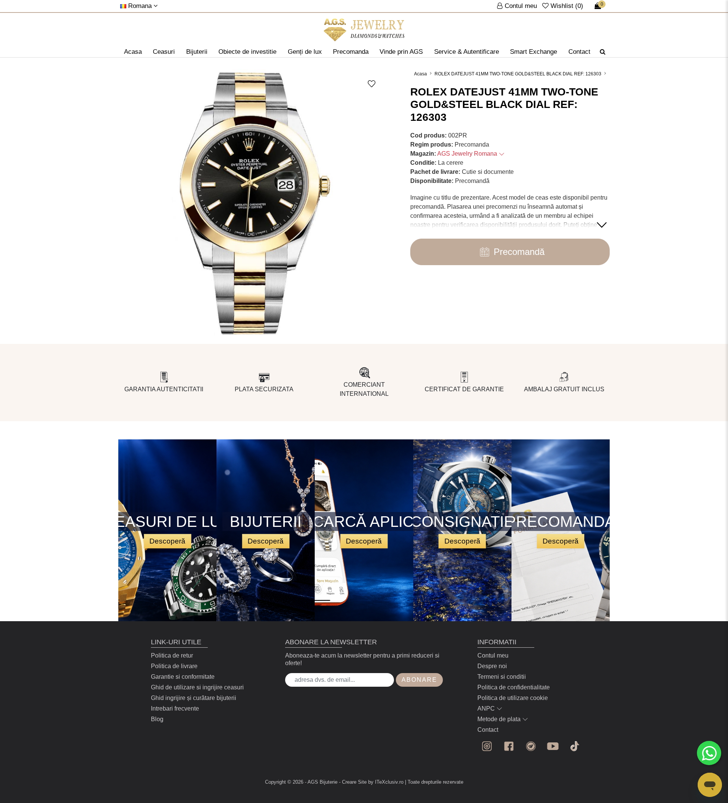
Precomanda (351, 51)
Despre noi (492, 666)
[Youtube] (552, 746)
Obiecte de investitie (247, 51)
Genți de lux (305, 51)
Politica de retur (172, 655)
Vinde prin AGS (401, 51)
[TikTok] (574, 746)
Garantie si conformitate (183, 676)
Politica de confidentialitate (513, 687)
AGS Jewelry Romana (468, 153)
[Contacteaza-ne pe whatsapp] (709, 753)
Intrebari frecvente (175, 708)
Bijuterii (196, 51)
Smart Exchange (533, 51)
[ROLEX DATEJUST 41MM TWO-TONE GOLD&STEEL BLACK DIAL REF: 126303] (364, 30)
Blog (157, 719)
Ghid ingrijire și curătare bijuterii (193, 698)
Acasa (133, 51)
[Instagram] (486, 746)
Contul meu (492, 655)
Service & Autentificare (466, 51)
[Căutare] (603, 52)
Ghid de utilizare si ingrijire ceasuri (197, 687)
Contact (579, 51)
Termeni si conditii (501, 676)
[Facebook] (508, 746)
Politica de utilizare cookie (512, 698)
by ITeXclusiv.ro (385, 782)
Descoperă (167, 541)
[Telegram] (530, 746)
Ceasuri (164, 51)
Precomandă (519, 252)
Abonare (419, 679)
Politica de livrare (174, 666)
